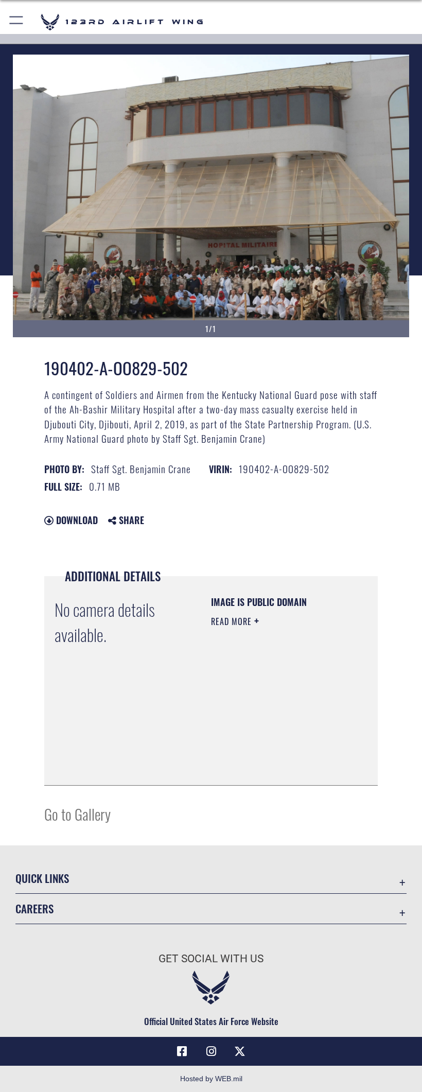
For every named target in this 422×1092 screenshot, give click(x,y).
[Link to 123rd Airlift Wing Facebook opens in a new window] (182, 1051)
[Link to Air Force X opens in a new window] (240, 1051)
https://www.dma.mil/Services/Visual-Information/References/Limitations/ (273, 751)
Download (76, 520)
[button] (16, 22)
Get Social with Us (211, 958)
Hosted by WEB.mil (211, 1078)
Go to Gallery (77, 814)
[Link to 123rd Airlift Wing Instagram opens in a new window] (211, 1051)
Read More (232, 621)
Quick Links (42, 878)
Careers (34, 908)
